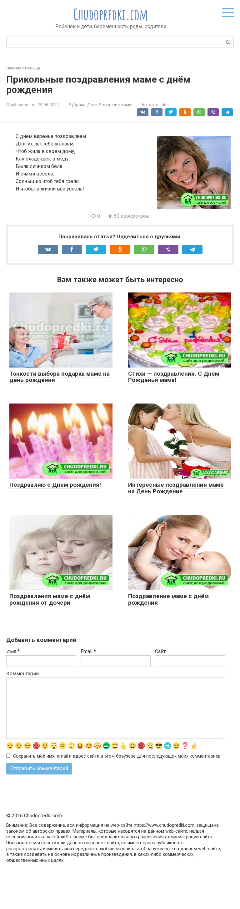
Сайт (160, 651)
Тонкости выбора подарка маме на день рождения (59, 377)
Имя (13, 651)
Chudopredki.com (110, 14)
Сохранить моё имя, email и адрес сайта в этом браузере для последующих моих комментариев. (117, 756)
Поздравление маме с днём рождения (168, 599)
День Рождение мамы (109, 104)
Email (88, 651)
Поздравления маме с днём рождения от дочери (49, 599)
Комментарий (22, 674)
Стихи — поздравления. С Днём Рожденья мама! (173, 377)
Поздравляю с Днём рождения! (55, 484)
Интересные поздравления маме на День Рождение (176, 488)
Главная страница (23, 68)
